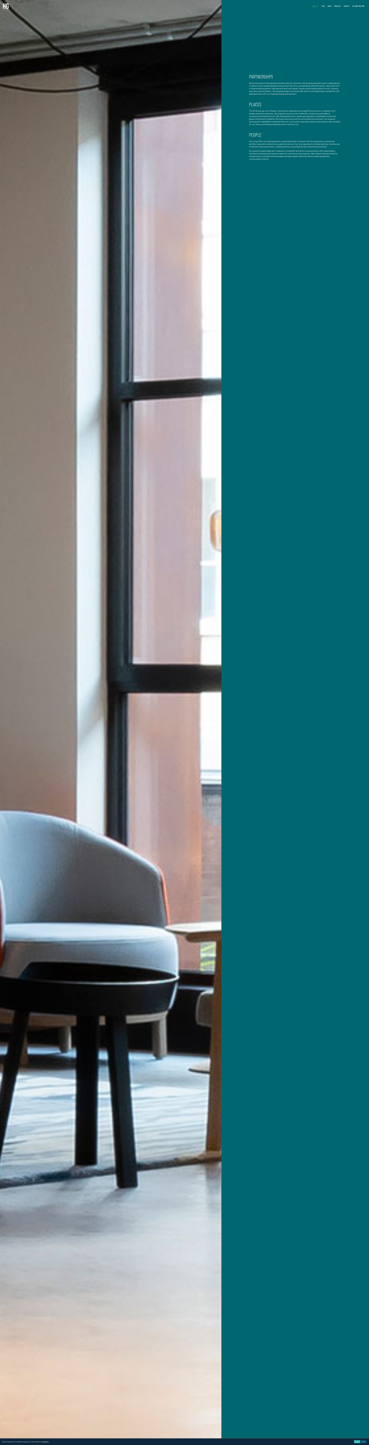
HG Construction (358, 6)
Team (323, 6)
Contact (346, 6)
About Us (315, 6)
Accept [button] (357, 1441)
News (329, 6)
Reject (363, 1441)
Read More (45, 1442)
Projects (337, 6)
